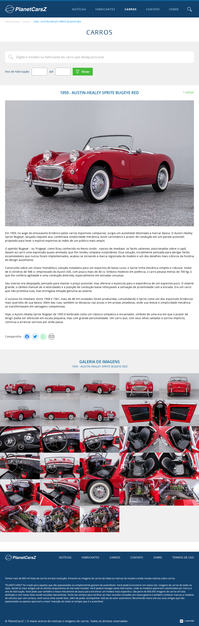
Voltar (189, 92)
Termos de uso (183, 557)
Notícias (79, 9)
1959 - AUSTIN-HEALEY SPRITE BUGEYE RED (57, 21)
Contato (153, 9)
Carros (131, 9)
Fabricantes (105, 9)
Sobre (174, 9)
